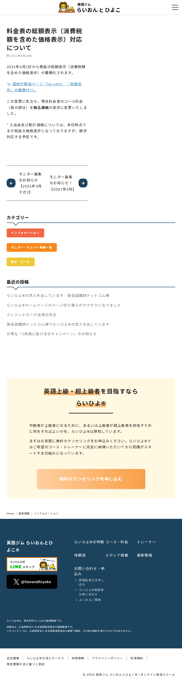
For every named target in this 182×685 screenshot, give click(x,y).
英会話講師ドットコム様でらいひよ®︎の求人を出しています (58, 324)
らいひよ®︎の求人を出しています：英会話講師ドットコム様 (58, 295)
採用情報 (78, 658)
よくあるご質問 (90, 600)
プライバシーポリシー (107, 658)
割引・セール (20, 262)
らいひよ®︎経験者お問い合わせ (91, 592)
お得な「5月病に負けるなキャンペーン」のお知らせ (52, 333)
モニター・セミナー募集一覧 (31, 247)
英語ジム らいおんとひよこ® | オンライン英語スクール (135, 675)
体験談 (80, 555)
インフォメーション (25, 233)
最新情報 (144, 555)
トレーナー (146, 541)
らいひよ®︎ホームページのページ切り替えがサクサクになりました (64, 305)
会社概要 (13, 658)
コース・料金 (116, 541)
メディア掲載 (116, 555)
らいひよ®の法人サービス (45, 658)
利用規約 (137, 658)
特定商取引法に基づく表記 (26, 664)
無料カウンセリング (91, 479)
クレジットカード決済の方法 (32, 314)
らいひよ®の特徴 (89, 541)
